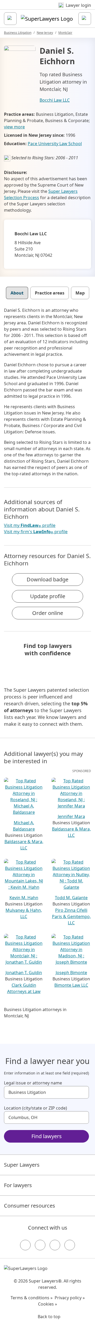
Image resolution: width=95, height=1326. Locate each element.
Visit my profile (29, 525)
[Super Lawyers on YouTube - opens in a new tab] (55, 1245)
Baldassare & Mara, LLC (23, 845)
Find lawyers (46, 1136)
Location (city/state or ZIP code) (35, 1108)
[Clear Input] (82, 1092)
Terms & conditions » (32, 1298)
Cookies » (47, 1304)
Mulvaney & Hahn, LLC (24, 913)
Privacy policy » (70, 1298)
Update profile (47, 596)
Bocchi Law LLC (55, 100)
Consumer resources (29, 1205)
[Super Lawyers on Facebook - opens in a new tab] (25, 1245)
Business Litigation (17, 32)
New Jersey (45, 32)
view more (14, 127)
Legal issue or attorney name (33, 1083)
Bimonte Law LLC (71, 985)
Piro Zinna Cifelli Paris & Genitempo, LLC (71, 916)
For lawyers (18, 1185)
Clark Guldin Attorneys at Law (24, 988)
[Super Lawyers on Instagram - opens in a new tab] (40, 1245)
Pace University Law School (55, 143)
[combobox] (46, 1092)
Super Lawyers (22, 1164)
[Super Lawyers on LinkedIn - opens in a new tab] (69, 1245)
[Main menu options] (10, 18)
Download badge (47, 579)
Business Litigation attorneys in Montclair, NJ (35, 1013)
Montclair (65, 32)
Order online (47, 612)
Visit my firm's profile (36, 532)
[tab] (17, 293)
